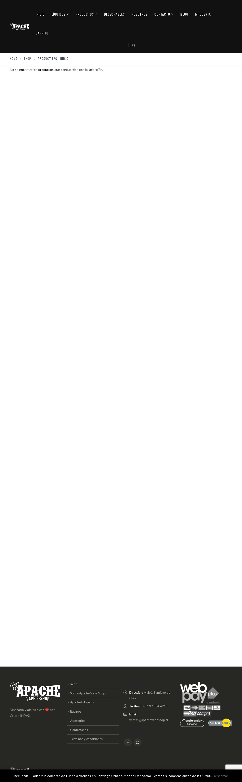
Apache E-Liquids (82, 702)
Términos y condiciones (86, 739)
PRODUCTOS (85, 14)
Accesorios (77, 720)
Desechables (114, 14)
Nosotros (139, 14)
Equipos (75, 711)
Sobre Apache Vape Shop (87, 693)
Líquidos (58, 14)
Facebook (128, 742)
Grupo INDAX (20, 716)
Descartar (220, 776)
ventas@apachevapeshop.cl (148, 720)
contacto (162, 14)
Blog (184, 14)
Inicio (40, 14)
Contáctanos (79, 730)
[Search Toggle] (134, 45)
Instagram (138, 742)
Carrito (42, 32)
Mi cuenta (203, 14)
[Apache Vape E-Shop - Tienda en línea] (19, 26)
